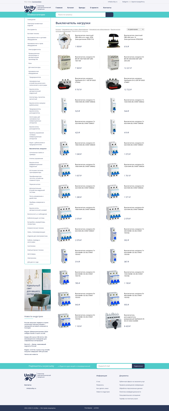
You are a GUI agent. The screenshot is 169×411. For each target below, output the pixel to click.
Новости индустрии (103, 392)
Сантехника (31, 246)
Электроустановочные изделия (35, 24)
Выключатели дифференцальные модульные (35, 164)
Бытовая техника (33, 33)
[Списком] (142, 23)
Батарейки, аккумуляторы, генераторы (36, 223)
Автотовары (31, 254)
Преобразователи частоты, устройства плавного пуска (36, 178)
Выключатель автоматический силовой (38, 209)
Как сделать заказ (102, 388)
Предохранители (35, 77)
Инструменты (32, 29)
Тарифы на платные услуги (128, 399)
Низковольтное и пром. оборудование (35, 44)
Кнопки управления (36, 158)
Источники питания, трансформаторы (36, 171)
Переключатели (34, 184)
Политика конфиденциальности (130, 392)
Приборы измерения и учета (37, 203)
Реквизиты (100, 385)
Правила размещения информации (131, 385)
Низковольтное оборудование (33, 72)
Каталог (70, 8)
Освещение (31, 19)
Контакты (107, 8)
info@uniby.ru (112, 2)
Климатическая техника (35, 228)
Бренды (82, 8)
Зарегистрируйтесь (138, 2)
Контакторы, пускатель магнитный (37, 98)
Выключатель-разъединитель (34, 128)
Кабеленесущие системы (35, 218)
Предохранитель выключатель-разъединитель (35, 111)
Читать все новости (31, 354)
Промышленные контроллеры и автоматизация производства (34, 56)
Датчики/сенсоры (34, 67)
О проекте (94, 8)
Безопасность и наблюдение (37, 214)
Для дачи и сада (32, 262)
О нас (98, 381)
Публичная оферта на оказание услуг (132, 381)
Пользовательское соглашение (129, 395)
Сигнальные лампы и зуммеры (36, 153)
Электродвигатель (34, 49)
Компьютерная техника (35, 250)
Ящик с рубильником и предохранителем (37, 144)
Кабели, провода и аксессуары (33, 241)
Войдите (125, 2)
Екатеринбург (36, 2)
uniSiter (96, 408)
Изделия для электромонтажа (37, 236)
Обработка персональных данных (130, 388)
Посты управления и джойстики (36, 197)
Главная (59, 8)
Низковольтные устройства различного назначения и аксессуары (38, 83)
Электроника (31, 258)
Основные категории (36, 15)
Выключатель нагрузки (37, 149)
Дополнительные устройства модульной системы (37, 190)
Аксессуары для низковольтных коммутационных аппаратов (35, 120)
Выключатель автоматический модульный (35, 91)
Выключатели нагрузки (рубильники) (37, 104)
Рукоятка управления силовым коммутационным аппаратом (36, 136)
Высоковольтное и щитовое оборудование (36, 38)
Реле (30, 63)
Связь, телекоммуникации (36, 232)
